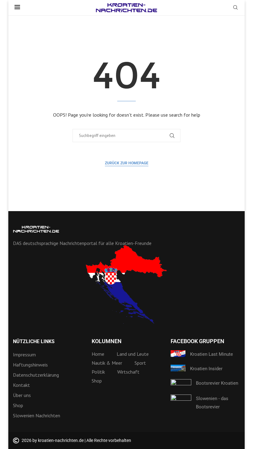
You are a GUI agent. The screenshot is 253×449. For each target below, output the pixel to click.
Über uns (22, 395)
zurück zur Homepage (126, 163)
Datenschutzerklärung (36, 374)
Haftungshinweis (30, 364)
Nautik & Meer (107, 363)
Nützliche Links (34, 341)
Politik (98, 372)
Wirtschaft (128, 372)
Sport (140, 363)
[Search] (235, 8)
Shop (18, 405)
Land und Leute (133, 354)
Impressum (24, 354)
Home (98, 354)
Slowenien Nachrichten (36, 415)
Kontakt (21, 385)
